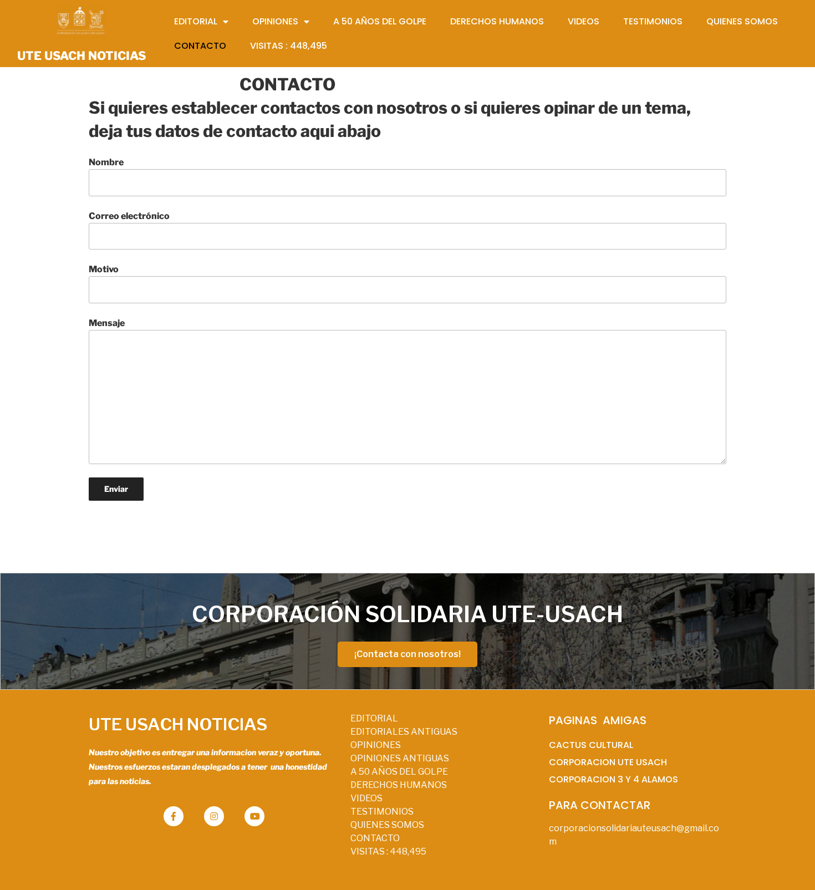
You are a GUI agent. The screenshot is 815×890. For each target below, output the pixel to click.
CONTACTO (375, 838)
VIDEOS (366, 798)
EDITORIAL (374, 718)
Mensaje (107, 323)
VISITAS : (388, 851)
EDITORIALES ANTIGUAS (403, 731)
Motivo (104, 269)
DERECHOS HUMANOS (398, 785)
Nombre (106, 162)
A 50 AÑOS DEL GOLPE (399, 771)
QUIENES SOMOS (387, 825)
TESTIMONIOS (382, 811)
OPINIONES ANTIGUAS (399, 758)
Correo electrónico (129, 216)
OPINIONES (375, 745)
